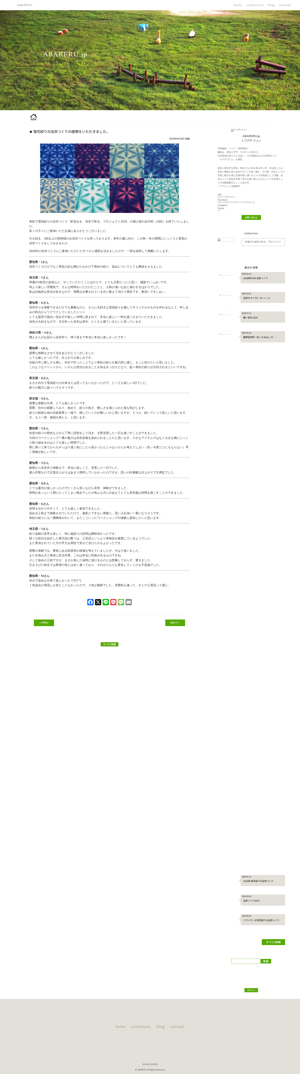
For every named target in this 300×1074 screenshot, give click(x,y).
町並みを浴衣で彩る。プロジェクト (263, 241)
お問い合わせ (251, 217)
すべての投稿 (109, 644)
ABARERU (24, 4)
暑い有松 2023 (250, 317)
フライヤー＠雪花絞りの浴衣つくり (261, 920)
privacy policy (150, 1064)
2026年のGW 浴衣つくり (255, 278)
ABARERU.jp (226, 159)
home (238, 5)
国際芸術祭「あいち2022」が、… (260, 337)
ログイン (251, 990)
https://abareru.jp (226, 196)
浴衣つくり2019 (251, 900)
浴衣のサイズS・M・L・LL (256, 298)
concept (285, 5)
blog (271, 5)
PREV (44, 622)
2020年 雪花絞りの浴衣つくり (258, 881)
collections (255, 5)
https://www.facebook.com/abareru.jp (236, 202)
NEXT (175, 622)
